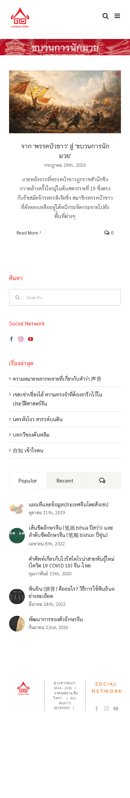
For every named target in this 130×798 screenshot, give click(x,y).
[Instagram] (20, 339)
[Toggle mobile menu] (118, 16)
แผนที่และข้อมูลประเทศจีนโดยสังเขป (68, 504)
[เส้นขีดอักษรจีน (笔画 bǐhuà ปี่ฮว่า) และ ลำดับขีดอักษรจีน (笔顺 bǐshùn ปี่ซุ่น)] (17, 532)
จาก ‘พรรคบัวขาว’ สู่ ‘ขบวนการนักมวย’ (65, 96)
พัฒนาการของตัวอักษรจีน (56, 619)
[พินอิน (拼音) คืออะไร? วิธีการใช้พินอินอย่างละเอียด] (17, 593)
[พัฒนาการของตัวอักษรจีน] (17, 620)
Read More (27, 232)
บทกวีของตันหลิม (31, 434)
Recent (65, 480)
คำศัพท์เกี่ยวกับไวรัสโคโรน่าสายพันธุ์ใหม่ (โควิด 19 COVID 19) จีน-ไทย (71, 562)
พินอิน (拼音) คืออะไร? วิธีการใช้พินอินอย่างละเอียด (72, 592)
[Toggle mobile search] (105, 16)
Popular (27, 480)
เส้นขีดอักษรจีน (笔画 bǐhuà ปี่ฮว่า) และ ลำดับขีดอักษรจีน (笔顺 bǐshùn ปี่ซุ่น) (71, 531)
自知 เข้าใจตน (28, 450)
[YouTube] (30, 339)
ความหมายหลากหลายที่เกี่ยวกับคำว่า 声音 (57, 378)
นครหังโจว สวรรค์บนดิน (38, 419)
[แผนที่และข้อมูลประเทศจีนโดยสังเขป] (17, 507)
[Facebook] (11, 339)
